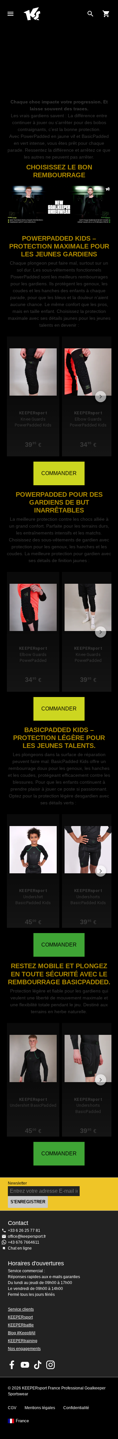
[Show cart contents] (106, 13)
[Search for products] (90, 13)
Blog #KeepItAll (21, 1333)
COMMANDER (59, 473)
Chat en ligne (20, 1248)
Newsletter (17, 1183)
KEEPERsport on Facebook (12, 1365)
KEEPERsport (20, 1317)
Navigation (10, 14)
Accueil (54, 13)
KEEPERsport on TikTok (37, 1365)
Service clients (21, 1309)
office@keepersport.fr (27, 1236)
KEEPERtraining (22, 1341)
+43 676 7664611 (23, 1242)
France (22, 1421)
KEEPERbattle (21, 1325)
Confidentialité (76, 1408)
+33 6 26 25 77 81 (24, 1230)
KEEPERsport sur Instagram (50, 1365)
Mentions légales (40, 1408)
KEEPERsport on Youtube (25, 1365)
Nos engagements (24, 1348)
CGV (12, 1408)
